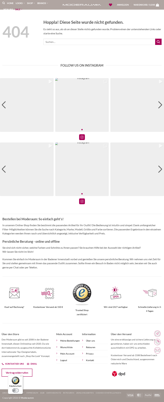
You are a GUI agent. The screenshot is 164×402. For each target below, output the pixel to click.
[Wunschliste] (110, 4)
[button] (123, 4)
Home (10, 3)
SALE (17, 9)
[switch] (15, 390)
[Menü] (21, 377)
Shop (30, 3)
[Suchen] (3, 3)
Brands (41, 3)
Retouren (90, 347)
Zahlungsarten (85, 393)
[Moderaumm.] (82, 5)
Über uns (90, 340)
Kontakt (90, 360)
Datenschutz (53, 393)
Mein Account (67, 353)
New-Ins (8, 9)
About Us (7, 393)
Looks (19, 3)
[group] (27, 105)
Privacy (90, 353)
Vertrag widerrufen (17, 372)
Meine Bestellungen (70, 340)
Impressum (32, 393)
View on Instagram (82, 137)
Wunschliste (66, 347)
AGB (42, 393)
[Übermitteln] (158, 42)
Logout (63, 360)
